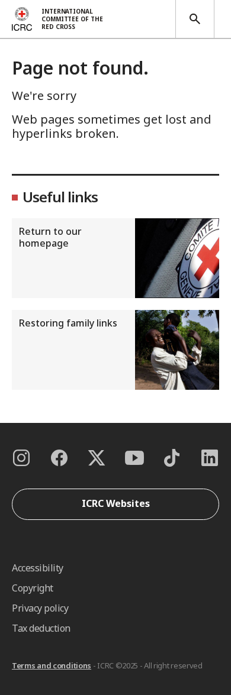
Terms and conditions (51, 665)
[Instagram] (21, 457)
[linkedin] (209, 457)
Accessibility (37, 567)
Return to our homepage (50, 237)
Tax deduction (41, 628)
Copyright (32, 587)
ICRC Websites (116, 503)
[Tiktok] (171, 457)
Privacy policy (40, 608)
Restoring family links (68, 322)
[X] (96, 457)
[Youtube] (134, 457)
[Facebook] (59, 457)
